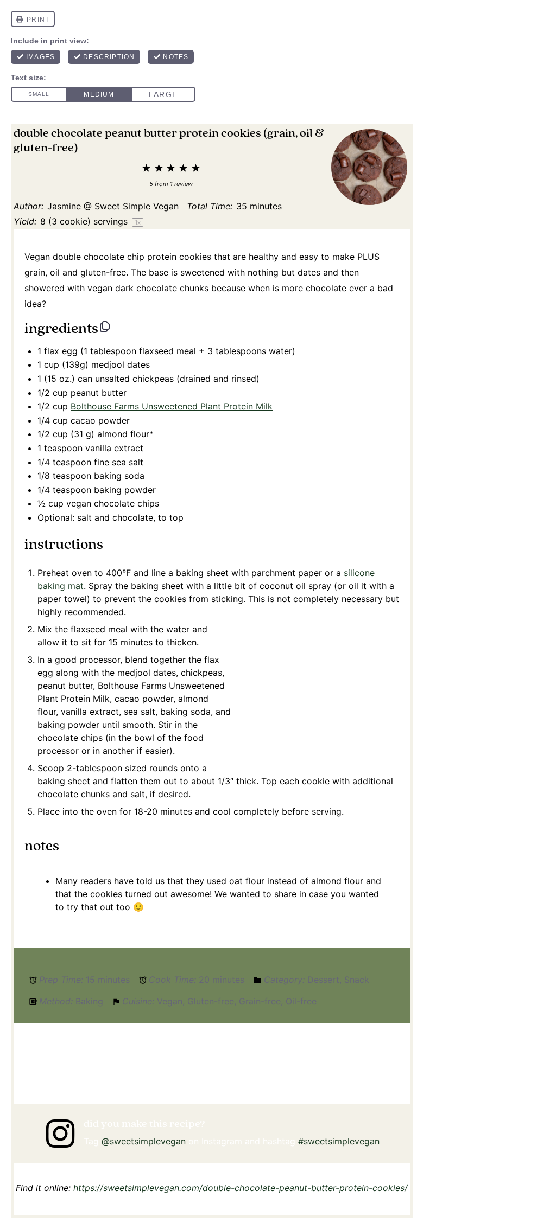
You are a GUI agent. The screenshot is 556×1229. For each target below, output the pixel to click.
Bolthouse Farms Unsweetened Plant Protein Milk (172, 406)
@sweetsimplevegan (144, 1141)
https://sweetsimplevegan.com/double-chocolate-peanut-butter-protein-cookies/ (240, 1187)
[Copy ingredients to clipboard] (104, 326)
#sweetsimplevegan (339, 1141)
